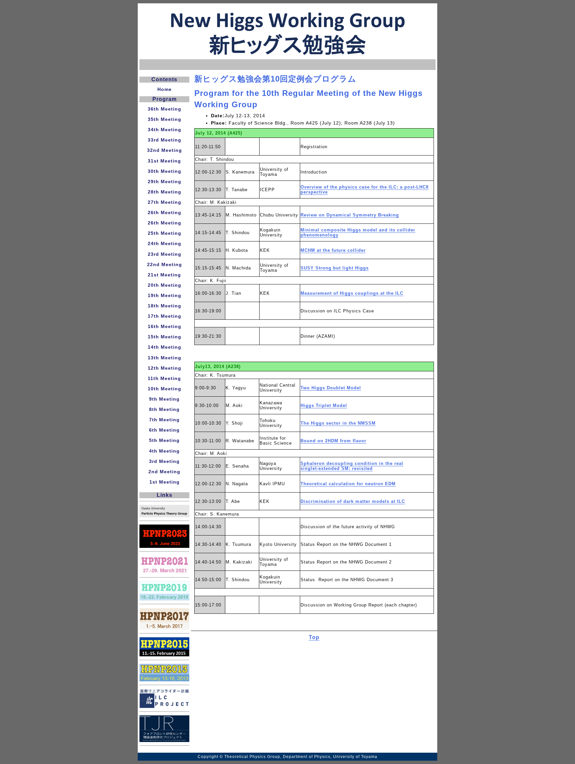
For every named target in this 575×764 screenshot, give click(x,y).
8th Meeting (164, 409)
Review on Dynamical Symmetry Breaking (349, 214)
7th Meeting (164, 419)
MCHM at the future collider (333, 250)
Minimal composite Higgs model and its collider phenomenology (357, 232)
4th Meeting (164, 451)
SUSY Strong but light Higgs (334, 267)
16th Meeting (164, 326)
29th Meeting (164, 181)
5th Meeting (164, 440)
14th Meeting (164, 347)
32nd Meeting (164, 150)
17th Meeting (164, 316)
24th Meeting (164, 243)
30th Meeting (164, 171)
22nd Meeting (164, 264)
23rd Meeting (164, 254)
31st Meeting (164, 161)
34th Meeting (164, 129)
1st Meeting (164, 482)
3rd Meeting (164, 461)
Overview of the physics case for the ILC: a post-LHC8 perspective (364, 189)
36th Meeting (164, 109)
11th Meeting (164, 378)
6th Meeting (164, 430)
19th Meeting (164, 295)
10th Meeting (164, 388)
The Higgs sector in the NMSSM (338, 423)
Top (314, 637)
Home (164, 89)
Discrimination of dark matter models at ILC (352, 501)
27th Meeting (164, 202)
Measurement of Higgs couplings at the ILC (351, 293)
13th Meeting (164, 357)
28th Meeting (164, 191)
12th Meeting (164, 368)
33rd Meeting (164, 140)
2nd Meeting (164, 471)
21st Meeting (164, 274)
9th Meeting (164, 399)
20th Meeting (164, 285)
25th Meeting (164, 233)
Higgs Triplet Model (323, 405)
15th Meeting (164, 336)
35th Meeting (164, 119)
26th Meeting (164, 212)
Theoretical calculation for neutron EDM (348, 483)
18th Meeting (164, 305)
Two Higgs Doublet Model (330, 387)
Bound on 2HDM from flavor (333, 440)
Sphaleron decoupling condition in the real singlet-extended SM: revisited (351, 466)
